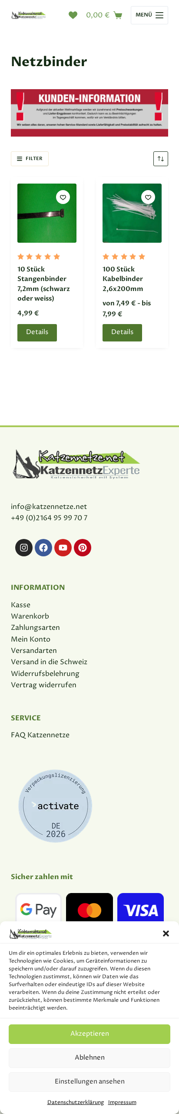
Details (37, 332)
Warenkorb (30, 616)
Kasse (20, 605)
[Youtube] (63, 547)
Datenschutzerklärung (75, 1102)
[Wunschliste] (73, 15)
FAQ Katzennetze (40, 735)
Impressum (122, 1102)
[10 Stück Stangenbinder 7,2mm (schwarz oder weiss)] (46, 213)
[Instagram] (24, 547)
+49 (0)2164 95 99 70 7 (49, 518)
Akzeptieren (89, 1033)
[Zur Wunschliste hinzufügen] (63, 197)
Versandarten (34, 651)
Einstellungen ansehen (90, 1081)
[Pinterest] (82, 547)
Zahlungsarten (35, 627)
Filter (34, 158)
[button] (166, 933)
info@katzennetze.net (49, 507)
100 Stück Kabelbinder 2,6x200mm (123, 279)
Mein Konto (30, 639)
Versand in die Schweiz (49, 662)
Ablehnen (90, 1057)
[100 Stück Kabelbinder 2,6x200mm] (132, 213)
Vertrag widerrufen (43, 685)
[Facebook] (43, 547)
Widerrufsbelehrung (45, 674)
